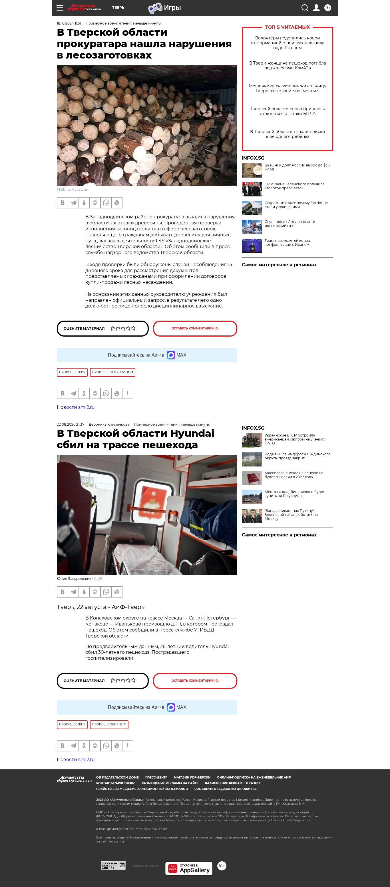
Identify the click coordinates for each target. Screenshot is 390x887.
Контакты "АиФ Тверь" (115, 783)
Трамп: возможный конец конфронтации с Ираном (287, 243)
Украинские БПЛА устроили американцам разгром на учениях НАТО (295, 439)
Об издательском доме (117, 777)
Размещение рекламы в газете (233, 783)
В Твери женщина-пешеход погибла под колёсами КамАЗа (287, 66)
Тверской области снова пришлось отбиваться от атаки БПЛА (287, 111)
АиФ (98, 578)
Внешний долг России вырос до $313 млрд (298, 167)
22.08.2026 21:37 (70, 424)
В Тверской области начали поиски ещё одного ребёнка (287, 134)
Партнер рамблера (145, 866)
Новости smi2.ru (76, 407)
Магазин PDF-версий (192, 777)
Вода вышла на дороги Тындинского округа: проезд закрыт (298, 456)
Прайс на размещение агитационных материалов (142, 789)
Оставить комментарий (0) (195, 328)
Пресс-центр (156, 777)
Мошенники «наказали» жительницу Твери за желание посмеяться (287, 88)
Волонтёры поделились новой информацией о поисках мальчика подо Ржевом (287, 43)
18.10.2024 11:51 (69, 23)
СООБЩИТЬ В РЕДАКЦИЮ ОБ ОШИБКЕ (225, 789)
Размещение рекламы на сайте (170, 783)
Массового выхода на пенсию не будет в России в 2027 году (294, 475)
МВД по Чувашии (72, 189)
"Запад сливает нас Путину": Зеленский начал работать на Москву (291, 515)
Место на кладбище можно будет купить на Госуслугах (295, 494)
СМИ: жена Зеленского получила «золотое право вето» (295, 186)
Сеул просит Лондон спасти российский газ (290, 224)
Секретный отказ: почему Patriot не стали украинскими (296, 205)
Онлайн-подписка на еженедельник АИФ (254, 777)
